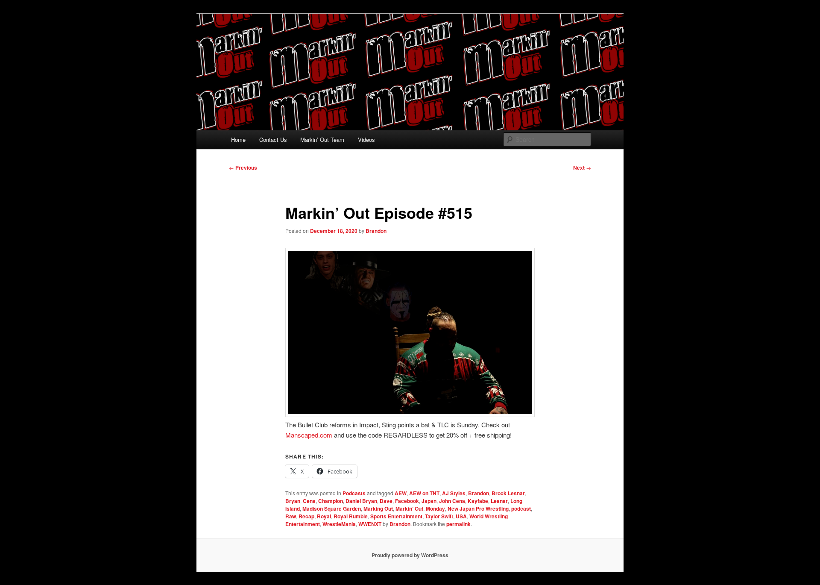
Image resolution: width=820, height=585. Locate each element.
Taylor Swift (439, 516)
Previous (243, 167)
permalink (458, 524)
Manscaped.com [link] (308, 434)
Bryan (292, 501)
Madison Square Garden (331, 508)
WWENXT (369, 524)
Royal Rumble (351, 516)
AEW (401, 493)
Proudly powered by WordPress (410, 555)
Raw (290, 516)
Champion (330, 501)
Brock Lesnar (508, 493)
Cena (309, 501)
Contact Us (273, 139)
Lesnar (499, 501)
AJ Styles (454, 493)
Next (582, 167)
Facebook (407, 501)
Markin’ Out (409, 508)
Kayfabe (478, 501)
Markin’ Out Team (322, 139)
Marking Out (378, 508)
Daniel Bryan (361, 501)
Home (238, 139)
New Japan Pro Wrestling (478, 508)
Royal (324, 516)
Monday (435, 508)
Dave (386, 501)
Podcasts (354, 493)
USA (461, 516)
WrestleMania (339, 524)
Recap (306, 516)
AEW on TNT (424, 493)
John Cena (452, 501)
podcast (521, 508)
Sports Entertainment (396, 516)
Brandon (376, 231)
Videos (366, 139)
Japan (429, 501)
